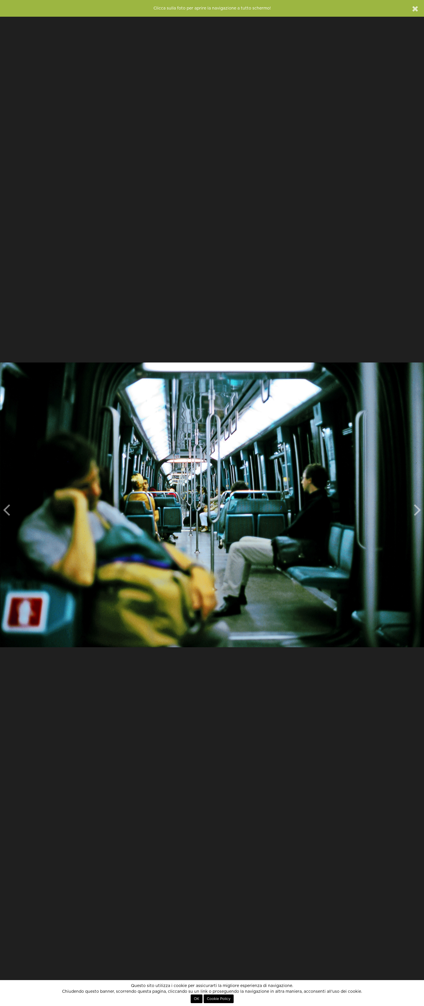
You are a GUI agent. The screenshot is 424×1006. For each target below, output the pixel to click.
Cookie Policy (218, 999)
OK (196, 999)
